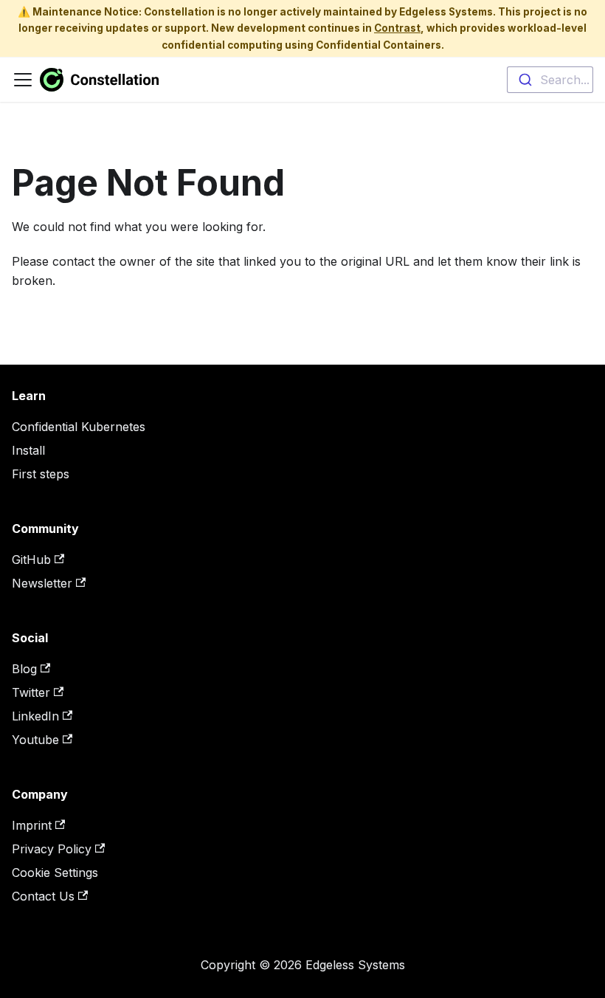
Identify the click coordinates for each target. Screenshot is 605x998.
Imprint (32, 825)
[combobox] (550, 79)
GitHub (31, 559)
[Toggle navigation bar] (23, 80)
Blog (24, 668)
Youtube (35, 739)
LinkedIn (35, 716)
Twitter (31, 692)
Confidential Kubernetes (78, 426)
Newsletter (42, 583)
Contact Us (43, 896)
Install (28, 450)
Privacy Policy (51, 849)
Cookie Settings (55, 872)
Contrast (397, 28)
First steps (40, 474)
